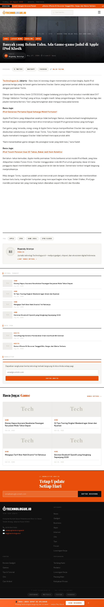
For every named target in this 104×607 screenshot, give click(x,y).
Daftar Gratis (52, 378)
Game (15, 34)
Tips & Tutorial (8, 572)
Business (57, 523)
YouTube (59, 594)
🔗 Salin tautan (57, 69)
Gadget (57, 518)
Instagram (33, 594)
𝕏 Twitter (18, 69)
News (56, 514)
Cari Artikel (7, 581)
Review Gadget (9, 563)
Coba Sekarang (75, 603)
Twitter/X (47, 594)
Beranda (6, 34)
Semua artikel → (94, 396)
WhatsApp (31, 69)
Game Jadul (32, 239)
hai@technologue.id (12, 533)
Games (6, 567)
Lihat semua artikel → (27, 259)
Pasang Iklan (59, 577)
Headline (40, 34)
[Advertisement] (52, 208)
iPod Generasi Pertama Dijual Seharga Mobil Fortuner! (30, 111)
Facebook (43, 69)
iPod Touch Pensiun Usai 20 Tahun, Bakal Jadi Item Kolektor (32, 152)
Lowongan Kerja (60, 551)
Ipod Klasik (47, 239)
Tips (55, 541)
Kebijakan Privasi (61, 581)
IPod (21, 239)
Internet (57, 532)
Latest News (27, 34)
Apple (12, 239)
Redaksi (57, 567)
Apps (50, 34)
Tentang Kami (59, 563)
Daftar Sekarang (89, 494)
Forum (56, 546)
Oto (55, 537)
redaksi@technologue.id (14, 530)
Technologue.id (10, 80)
